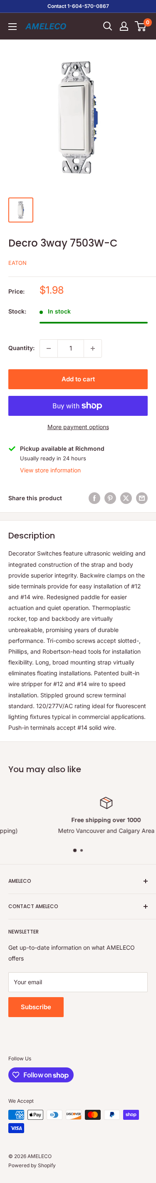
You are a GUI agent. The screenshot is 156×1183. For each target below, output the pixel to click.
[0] (141, 26)
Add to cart (78, 379)
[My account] (124, 26)
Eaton (17, 262)
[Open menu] (12, 26)
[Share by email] (142, 498)
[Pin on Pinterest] (110, 498)
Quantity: (21, 347)
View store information (50, 470)
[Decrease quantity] (48, 348)
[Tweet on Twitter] (126, 498)
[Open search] (107, 26)
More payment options (78, 426)
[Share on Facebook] (94, 498)
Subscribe (36, 1007)
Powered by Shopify (32, 1165)
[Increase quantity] (93, 348)
